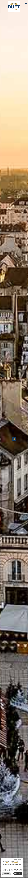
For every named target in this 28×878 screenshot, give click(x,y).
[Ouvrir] (14, 439)
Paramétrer (6, 873)
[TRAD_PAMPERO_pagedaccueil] (14, 10)
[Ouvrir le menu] (26, 3)
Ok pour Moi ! (17, 873)
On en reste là (17, 859)
